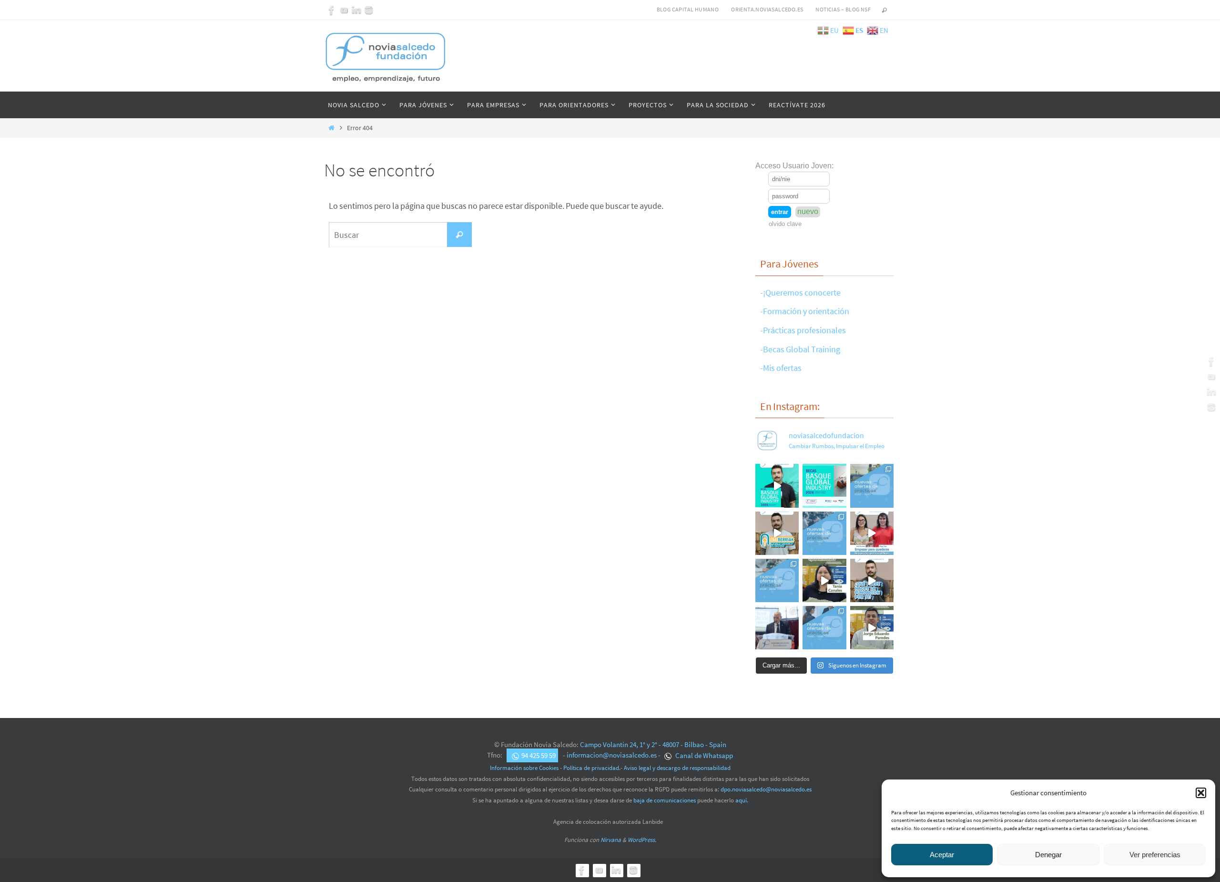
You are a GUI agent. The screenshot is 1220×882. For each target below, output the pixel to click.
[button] (1201, 793)
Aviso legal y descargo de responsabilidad (677, 768)
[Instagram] (368, 10)
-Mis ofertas (781, 367)
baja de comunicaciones (664, 800)
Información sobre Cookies (524, 768)
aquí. (741, 800)
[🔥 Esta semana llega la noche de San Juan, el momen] (824, 627)
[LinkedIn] (356, 10)
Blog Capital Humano (688, 9)
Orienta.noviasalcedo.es (767, 9)
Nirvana (610, 840)
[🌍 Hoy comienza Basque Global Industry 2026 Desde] (777, 485)
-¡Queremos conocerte (800, 292)
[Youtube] (344, 10)
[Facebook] (331, 10)
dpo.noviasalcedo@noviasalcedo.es (766, 789)
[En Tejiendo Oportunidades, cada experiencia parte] (824, 580)
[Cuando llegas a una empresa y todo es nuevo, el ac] (872, 533)
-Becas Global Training (800, 349)
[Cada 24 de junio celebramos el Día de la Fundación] (777, 627)
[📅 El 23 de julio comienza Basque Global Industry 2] (824, 485)
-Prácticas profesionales (803, 330)
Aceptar (942, 855)
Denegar (1048, 855)
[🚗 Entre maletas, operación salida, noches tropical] (872, 485)
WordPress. (642, 840)
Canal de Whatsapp (703, 755)
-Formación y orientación (804, 311)
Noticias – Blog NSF (843, 9)
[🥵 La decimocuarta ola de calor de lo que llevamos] (824, 533)
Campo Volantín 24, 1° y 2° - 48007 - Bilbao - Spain (653, 744)
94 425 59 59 (538, 755)
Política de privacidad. (591, 768)
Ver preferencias (1154, 855)
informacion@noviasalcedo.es (612, 755)
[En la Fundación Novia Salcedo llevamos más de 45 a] (872, 580)
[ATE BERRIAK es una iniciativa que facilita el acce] (777, 533)
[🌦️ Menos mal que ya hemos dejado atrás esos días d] (777, 580)
